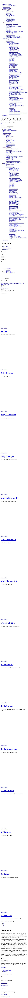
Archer (4, 331)
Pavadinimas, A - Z (20, 283)
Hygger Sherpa (8, 623)
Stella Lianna (7, 706)
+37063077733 (4, 983)
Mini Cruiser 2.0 (8, 539)
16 (1, 288)
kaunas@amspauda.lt (5, 996)
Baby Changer (7, 456)
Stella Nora (6, 832)
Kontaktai (5, 971)
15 (2, 286)
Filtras (2, 289)
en (1, 123)
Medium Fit (8, 268)
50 (3, 288)
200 (7, 288)
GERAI (2, 256)
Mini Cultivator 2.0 (9, 498)
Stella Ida (5, 874)
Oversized (8, 270)
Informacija (3, 967)
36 (2, 288)
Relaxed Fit (8, 271)
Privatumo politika (7, 970)
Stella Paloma (7, 664)
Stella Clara (6, 915)
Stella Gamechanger (10, 749)
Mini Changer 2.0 (9, 581)
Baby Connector (8, 414)
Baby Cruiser (7, 373)
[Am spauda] (4, 961)
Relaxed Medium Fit (10, 272)
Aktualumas (13, 283)
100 (5, 288)
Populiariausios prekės (5, 283)
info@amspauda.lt (4, 985)
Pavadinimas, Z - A (5, 284)
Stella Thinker (7, 790)
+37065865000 (4, 994)
